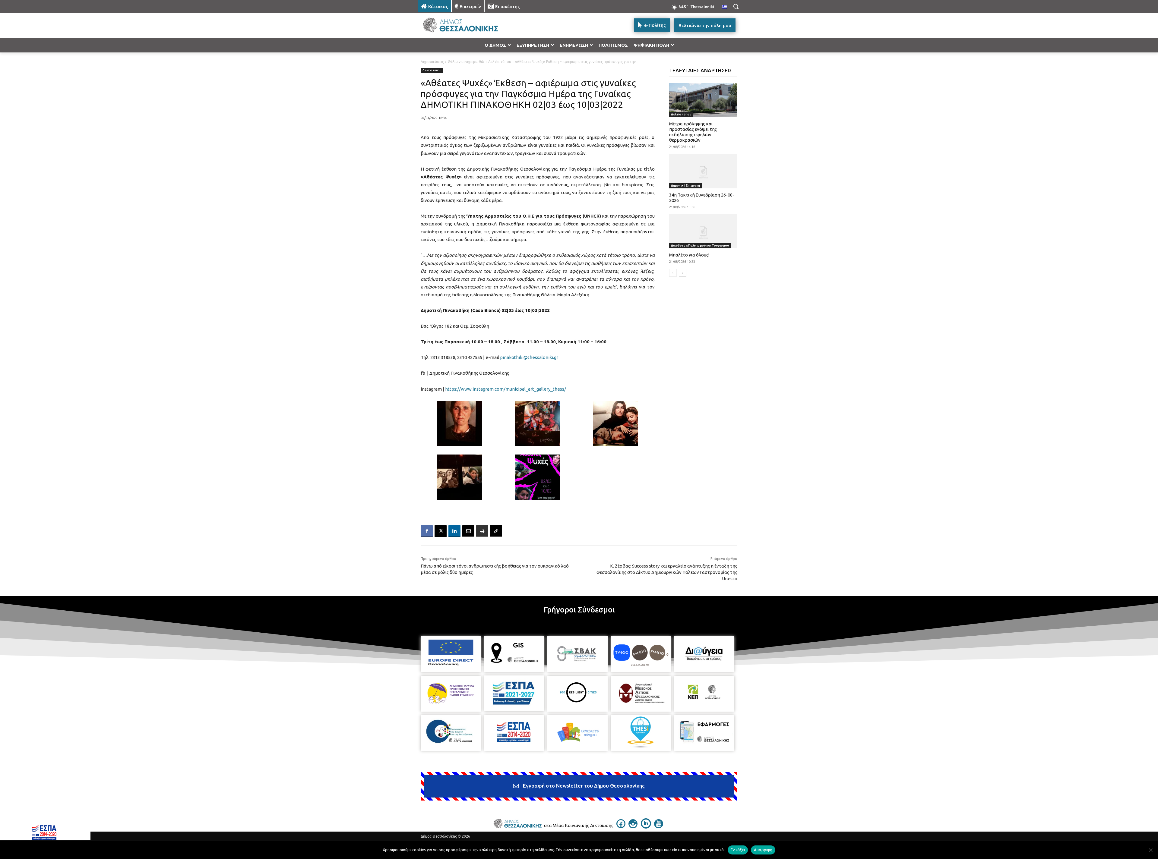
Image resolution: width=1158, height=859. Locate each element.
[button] (736, 6)
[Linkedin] (454, 531)
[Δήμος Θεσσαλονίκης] (466, 25)
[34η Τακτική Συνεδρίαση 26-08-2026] (703, 171)
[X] (441, 531)
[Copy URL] (496, 531)
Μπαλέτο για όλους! (689, 254)
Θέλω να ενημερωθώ (466, 62)
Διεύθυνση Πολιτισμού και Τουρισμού (700, 245)
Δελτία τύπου (499, 62)
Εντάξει (738, 850)
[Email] (468, 531)
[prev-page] (673, 273)
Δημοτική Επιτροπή (685, 185)
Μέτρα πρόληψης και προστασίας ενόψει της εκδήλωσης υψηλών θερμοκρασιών (693, 132)
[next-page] (682, 273)
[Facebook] (427, 531)
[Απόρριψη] (1150, 850)
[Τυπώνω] (482, 531)
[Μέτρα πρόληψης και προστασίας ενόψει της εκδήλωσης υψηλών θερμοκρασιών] (703, 100)
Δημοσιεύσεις (432, 62)
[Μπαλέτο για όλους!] (703, 231)
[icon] (621, 826)
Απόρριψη (763, 850)
